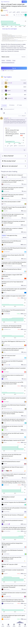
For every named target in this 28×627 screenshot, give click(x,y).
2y (10, 118)
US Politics (8, 60)
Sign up (24, 1)
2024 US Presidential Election (8, 62)
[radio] (17, 15)
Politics (3, 60)
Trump (14, 60)
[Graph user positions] (14, 15)
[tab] (4, 105)
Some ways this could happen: (9, 28)
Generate (23, 56)
